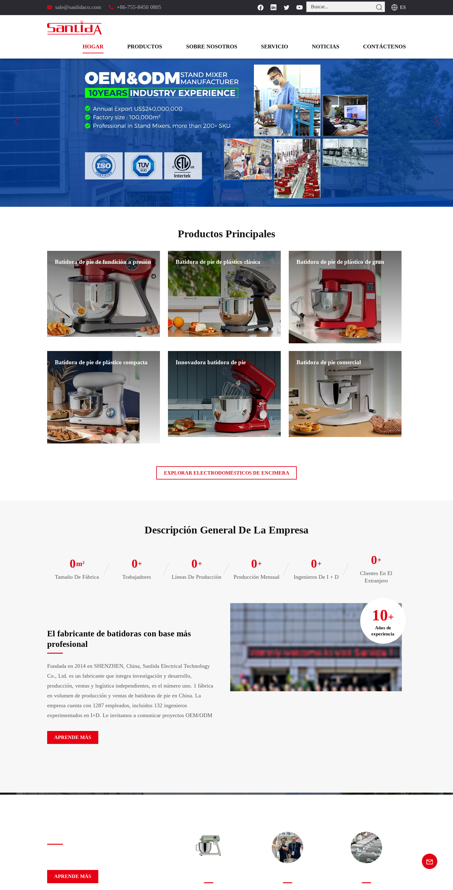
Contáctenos (388, 27)
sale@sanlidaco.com (78, 7)
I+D (208, 875)
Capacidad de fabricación (366, 875)
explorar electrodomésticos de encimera (226, 472)
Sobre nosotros (234, 27)
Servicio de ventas (287, 875)
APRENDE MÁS (69, 737)
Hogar (128, 27)
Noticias (336, 27)
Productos (175, 27)
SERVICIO (290, 27)
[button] (16, 122)
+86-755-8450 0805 (137, 7)
